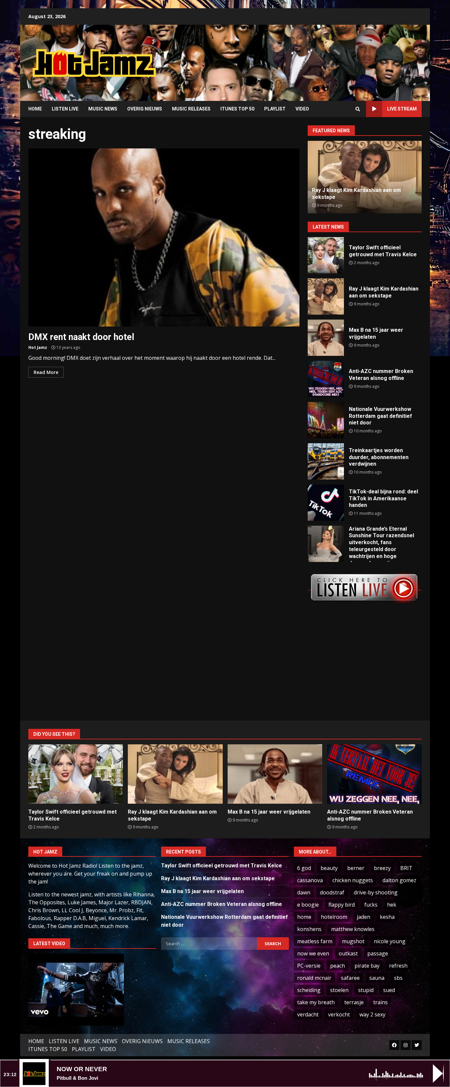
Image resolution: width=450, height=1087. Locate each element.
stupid (366, 990)
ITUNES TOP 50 (237, 108)
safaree (350, 977)
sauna (376, 977)
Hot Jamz (37, 347)
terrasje (354, 1002)
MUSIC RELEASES (191, 108)
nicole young (390, 941)
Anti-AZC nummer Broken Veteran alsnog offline (326, 379)
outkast (348, 953)
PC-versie (309, 965)
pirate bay (367, 965)
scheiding (309, 990)
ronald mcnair (314, 977)
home (304, 916)
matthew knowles (353, 929)
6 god (304, 868)
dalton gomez (399, 880)
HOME (35, 108)
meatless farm (314, 941)
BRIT (406, 868)
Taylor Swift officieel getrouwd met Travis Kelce (326, 255)
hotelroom (334, 916)
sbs (398, 977)
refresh (398, 965)
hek (391, 904)
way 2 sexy (372, 1014)
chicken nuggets (352, 880)
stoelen (339, 990)
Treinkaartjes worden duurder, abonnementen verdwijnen (326, 461)
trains (380, 1002)
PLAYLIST (275, 108)
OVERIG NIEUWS (144, 108)
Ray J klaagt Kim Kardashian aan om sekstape (326, 296)
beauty (329, 868)
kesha (387, 916)
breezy (382, 868)
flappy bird (341, 904)
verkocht (339, 1014)
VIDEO (302, 108)
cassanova (310, 880)
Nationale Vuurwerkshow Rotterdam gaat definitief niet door (326, 420)
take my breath (316, 1002)
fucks (371, 904)
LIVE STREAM (402, 108)
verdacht (308, 1014)
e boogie (308, 904)
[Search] (357, 109)
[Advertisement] (309, 58)
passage (377, 953)
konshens (309, 929)
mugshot (353, 941)
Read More (46, 372)
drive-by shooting (376, 892)
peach (337, 965)
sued (389, 990)
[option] (364, 177)
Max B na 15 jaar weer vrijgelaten (326, 338)
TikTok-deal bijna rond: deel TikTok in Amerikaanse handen (326, 502)
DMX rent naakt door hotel (163, 237)
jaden (363, 916)
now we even (313, 953)
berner (355, 868)
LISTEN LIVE (65, 108)
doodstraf (332, 892)
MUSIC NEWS (102, 108)
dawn (303, 892)
